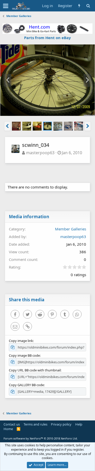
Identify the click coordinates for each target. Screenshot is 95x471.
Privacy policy (61, 424)
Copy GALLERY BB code (26, 385)
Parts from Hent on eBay (47, 37)
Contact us (12, 424)
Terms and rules (35, 424)
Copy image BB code (24, 355)
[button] (5, 6)
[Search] (88, 5)
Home (8, 429)
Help (78, 424)
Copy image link (21, 340)
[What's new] (79, 5)
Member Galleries (70, 228)
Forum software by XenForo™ (41, 438)
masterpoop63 (40, 152)
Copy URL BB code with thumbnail (35, 370)
